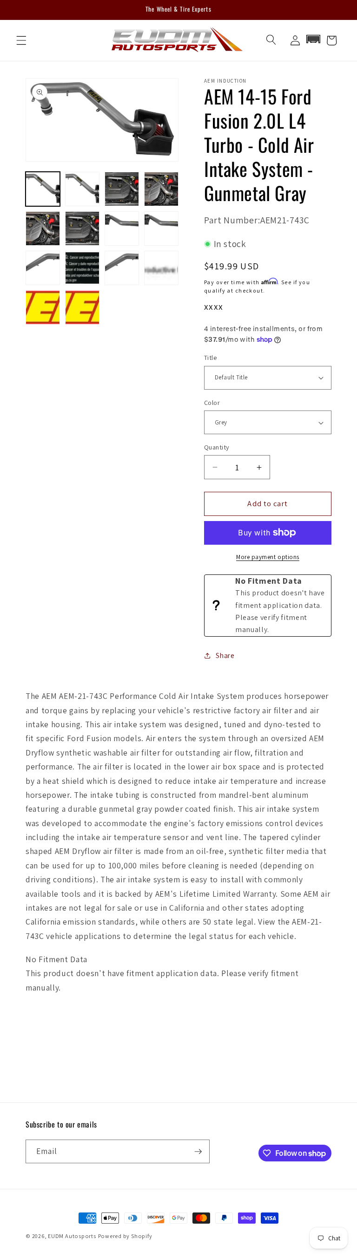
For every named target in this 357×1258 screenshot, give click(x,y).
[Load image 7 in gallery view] (122, 228)
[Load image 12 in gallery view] (161, 268)
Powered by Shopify (125, 1235)
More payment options (267, 557)
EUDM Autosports (72, 1235)
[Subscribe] (198, 1152)
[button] (21, 40)
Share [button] (225, 655)
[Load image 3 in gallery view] (122, 189)
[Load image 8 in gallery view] (161, 228)
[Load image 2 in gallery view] (82, 189)
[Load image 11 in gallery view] (122, 268)
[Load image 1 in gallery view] (43, 189)
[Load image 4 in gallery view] (161, 189)
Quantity (217, 447)
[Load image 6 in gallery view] (82, 228)
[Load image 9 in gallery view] (43, 268)
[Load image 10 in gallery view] (82, 268)
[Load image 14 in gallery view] (82, 307)
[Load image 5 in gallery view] (43, 228)
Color (212, 402)
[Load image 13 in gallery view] (43, 307)
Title (210, 357)
